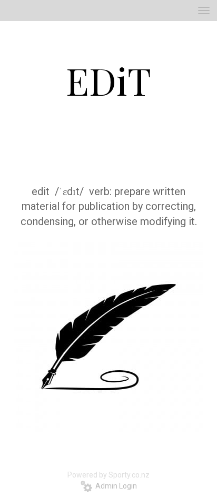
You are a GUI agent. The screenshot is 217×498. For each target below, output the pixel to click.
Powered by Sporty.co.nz (108, 475)
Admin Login (114, 486)
